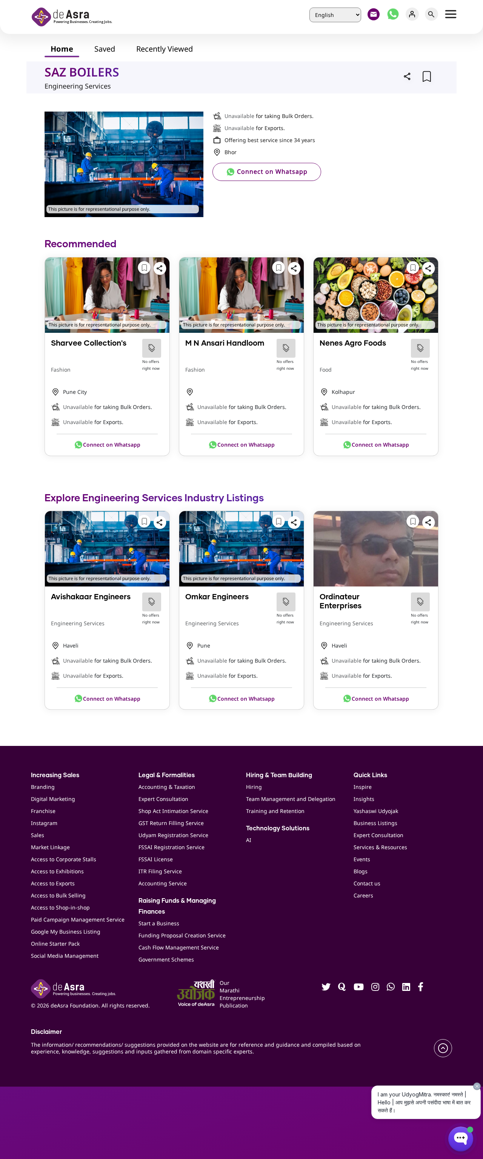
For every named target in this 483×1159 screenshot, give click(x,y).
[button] (407, 76)
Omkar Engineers (217, 597)
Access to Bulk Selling (58, 895)
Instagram (44, 823)
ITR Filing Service (160, 871)
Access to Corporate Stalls (63, 859)
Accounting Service (162, 883)
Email (373, 14)
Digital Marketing (53, 798)
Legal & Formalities (166, 775)
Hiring (254, 786)
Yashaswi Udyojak (376, 811)
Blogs (361, 871)
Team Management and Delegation (290, 798)
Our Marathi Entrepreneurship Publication (229, 994)
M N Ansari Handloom (225, 343)
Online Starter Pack (55, 943)
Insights (364, 798)
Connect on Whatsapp (271, 171)
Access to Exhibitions (57, 871)
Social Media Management (64, 955)
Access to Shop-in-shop (60, 907)
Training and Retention (275, 811)
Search (431, 14)
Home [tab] (62, 49)
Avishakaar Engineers (91, 597)
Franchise (43, 811)
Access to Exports (53, 883)
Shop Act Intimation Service (173, 811)
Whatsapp (393, 14)
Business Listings (375, 823)
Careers (363, 895)
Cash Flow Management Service (178, 947)
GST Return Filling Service (171, 823)
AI (248, 840)
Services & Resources (380, 847)
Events (362, 859)
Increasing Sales (55, 775)
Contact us (367, 883)
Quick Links (370, 775)
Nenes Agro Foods (353, 343)
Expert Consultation (163, 798)
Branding (43, 786)
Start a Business (158, 923)
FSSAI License (155, 859)
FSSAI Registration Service (171, 847)
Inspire (363, 786)
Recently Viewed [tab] (164, 49)
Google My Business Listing (65, 931)
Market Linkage (50, 847)
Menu (450, 14)
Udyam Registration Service (173, 835)
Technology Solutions (277, 828)
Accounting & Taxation (166, 786)
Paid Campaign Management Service (78, 919)
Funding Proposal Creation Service (182, 935)
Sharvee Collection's (88, 343)
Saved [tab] (104, 49)
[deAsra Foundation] (74, 16)
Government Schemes (166, 959)
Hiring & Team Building (279, 775)
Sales (37, 835)
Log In (412, 14)
